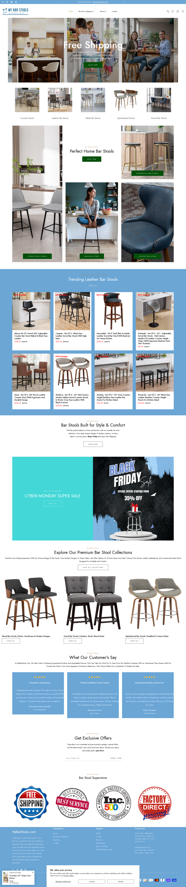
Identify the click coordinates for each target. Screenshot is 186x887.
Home (55, 833)
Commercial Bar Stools (147, 173)
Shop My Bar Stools (93, 64)
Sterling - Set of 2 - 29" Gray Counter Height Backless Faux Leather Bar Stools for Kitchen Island (113, 397)
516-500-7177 (140, 841)
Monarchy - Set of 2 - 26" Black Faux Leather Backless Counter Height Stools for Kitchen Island (154, 397)
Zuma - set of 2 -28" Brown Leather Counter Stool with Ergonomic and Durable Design (30, 397)
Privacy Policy (100, 843)
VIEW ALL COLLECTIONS (93, 567)
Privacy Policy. (68, 875)
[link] (31, 803)
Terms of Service (102, 846)
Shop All (53, 504)
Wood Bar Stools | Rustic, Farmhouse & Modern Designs (26, 636)
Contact (55, 843)
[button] (124, 2)
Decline (120, 881)
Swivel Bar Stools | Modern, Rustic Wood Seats (84, 636)
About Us (56, 840)
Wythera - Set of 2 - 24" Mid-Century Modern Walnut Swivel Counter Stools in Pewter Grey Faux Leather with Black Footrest (72, 399)
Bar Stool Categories (60, 836)
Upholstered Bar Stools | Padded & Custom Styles (147, 636)
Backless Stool (91, 256)
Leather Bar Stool (147, 256)
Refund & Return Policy (104, 849)
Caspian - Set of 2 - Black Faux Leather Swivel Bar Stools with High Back (71, 336)
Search (98, 833)
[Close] (19, 872)
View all (93, 285)
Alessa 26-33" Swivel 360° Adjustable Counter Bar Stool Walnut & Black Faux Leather (31, 336)
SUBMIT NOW (116, 758)
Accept (92, 881)
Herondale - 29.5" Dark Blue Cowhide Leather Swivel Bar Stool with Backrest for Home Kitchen (113, 336)
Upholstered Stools (37, 256)
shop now (91, 159)
